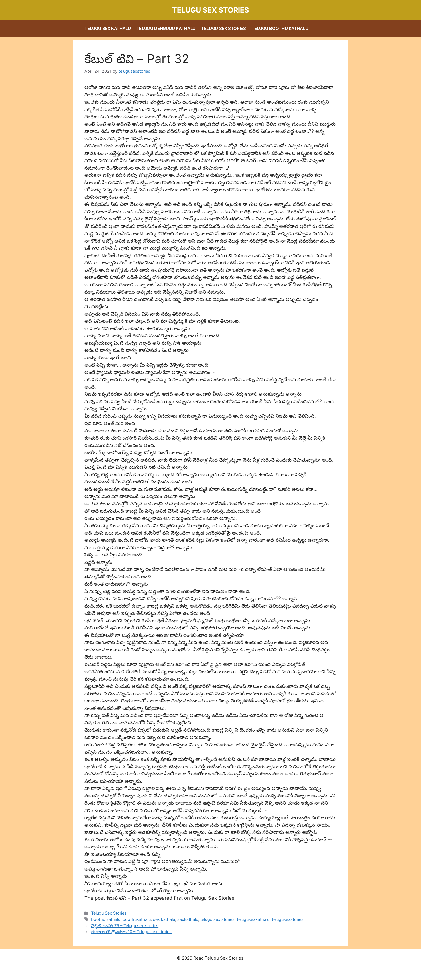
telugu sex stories (217, 919)
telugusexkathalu (253, 919)
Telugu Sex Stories (210, 10)
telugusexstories (288, 919)
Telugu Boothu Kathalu (280, 28)
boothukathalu (137, 919)
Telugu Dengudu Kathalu (166, 28)
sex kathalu (164, 919)
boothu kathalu (105, 919)
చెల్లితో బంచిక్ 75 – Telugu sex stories (124, 925)
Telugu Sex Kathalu (107, 28)
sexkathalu (187, 919)
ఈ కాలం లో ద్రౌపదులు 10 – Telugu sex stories (131, 931)
